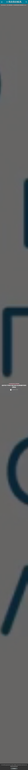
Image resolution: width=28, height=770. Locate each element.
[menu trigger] (2, 2)
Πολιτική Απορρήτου (14, 766)
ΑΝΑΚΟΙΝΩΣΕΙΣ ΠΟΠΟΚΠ (14, 383)
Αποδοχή (14, 768)
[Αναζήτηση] (26, 2)
